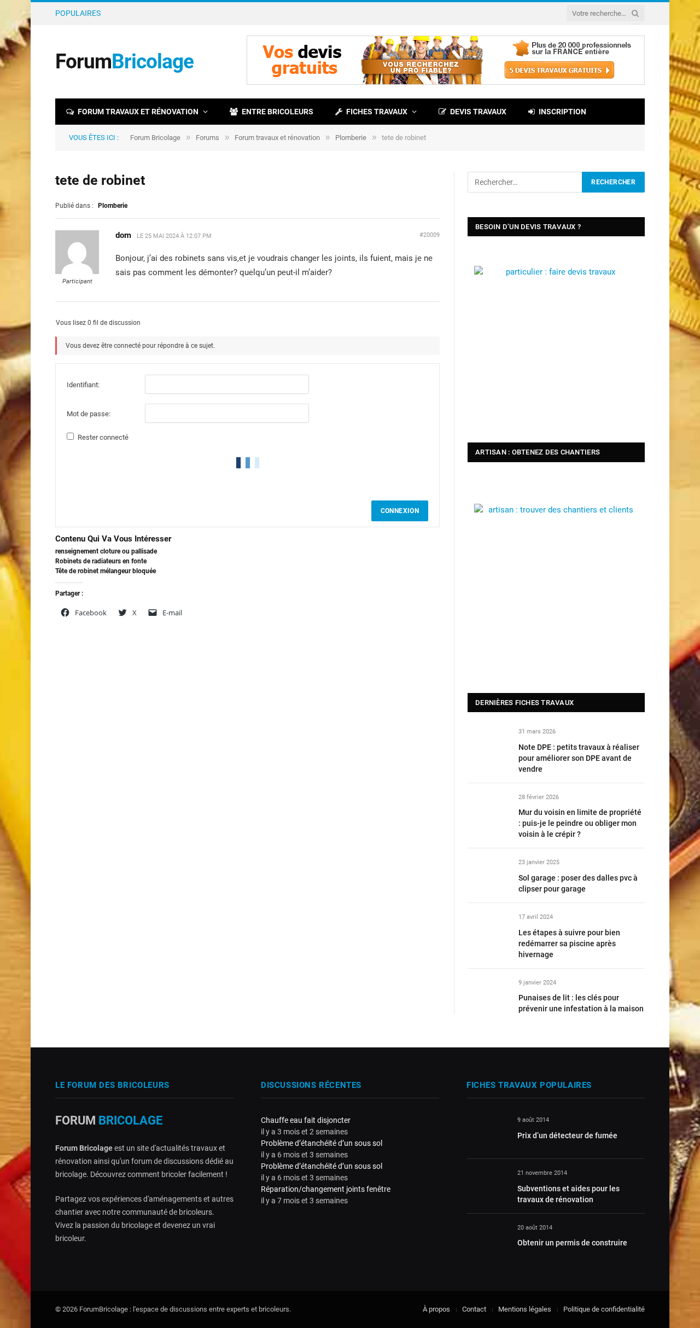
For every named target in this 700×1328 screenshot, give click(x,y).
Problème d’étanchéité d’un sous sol (321, 1143)
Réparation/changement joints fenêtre (325, 1189)
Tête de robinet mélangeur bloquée (105, 571)
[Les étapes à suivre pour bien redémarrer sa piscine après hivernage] (488, 929)
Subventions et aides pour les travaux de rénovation (568, 1194)
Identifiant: (83, 385)
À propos (436, 1309)
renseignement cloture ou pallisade (106, 551)
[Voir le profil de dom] (77, 272)
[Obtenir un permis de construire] (487, 1240)
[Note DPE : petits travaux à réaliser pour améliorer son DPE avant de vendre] (488, 744)
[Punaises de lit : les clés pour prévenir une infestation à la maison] (488, 995)
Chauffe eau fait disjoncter (306, 1120)
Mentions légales (524, 1309)
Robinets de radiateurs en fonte (101, 561)
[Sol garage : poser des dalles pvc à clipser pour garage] (488, 875)
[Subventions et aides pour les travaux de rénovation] (487, 1185)
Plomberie (350, 137)
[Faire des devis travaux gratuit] (446, 82)
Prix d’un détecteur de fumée (567, 1135)
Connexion (400, 511)
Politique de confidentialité (604, 1309)
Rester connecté (103, 437)
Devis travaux (478, 111)
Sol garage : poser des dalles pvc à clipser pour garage (578, 883)
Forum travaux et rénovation (138, 111)
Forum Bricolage (155, 137)
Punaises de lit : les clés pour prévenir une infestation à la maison (581, 1003)
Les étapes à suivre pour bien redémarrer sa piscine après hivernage (569, 943)
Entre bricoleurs (277, 111)
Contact (474, 1309)
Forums (207, 137)
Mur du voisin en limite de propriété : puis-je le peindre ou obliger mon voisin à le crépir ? (243, 13)
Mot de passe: (88, 414)
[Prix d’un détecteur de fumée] (487, 1132)
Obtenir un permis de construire (572, 1242)
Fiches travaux (376, 111)
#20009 (429, 234)
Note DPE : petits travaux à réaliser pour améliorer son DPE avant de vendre (578, 758)
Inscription (562, 111)
